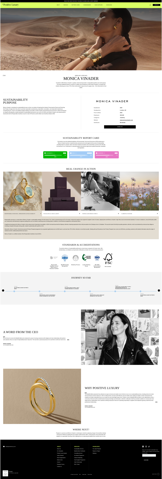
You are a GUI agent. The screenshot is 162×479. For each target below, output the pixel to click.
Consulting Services (78, 453)
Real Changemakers (61, 457)
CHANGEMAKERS (87, 4)
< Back (4, 75)
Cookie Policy (84, 474)
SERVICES (66, 4)
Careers (58, 462)
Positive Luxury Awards (62, 453)
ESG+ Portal (76, 464)
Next (159, 290)
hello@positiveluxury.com (11, 446)
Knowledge (109, 4)
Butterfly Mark (76, 4)
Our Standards (60, 451)
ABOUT (59, 446)
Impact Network (60, 455)
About (58, 4)
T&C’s (80, 474)
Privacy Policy (90, 474)
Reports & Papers (96, 451)
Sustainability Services (79, 448)
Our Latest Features (97, 448)
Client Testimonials (78, 462)
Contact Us (59, 466)
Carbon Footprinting (78, 457)
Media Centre (60, 459)
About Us (59, 448)
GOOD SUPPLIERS (98, 4)
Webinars (95, 453)
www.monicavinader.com (126, 120)
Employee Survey (60, 464)
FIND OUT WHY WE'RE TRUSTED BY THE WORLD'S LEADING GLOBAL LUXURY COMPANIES (81, 1)
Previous (3, 290)
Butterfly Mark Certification (79, 451)
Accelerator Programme (79, 455)
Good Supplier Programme (79, 459)
